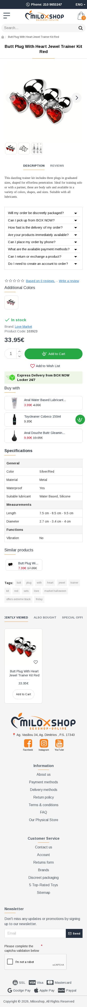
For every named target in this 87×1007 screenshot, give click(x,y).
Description (34, 165)
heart (50, 582)
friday (39, 599)
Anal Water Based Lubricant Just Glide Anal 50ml (45, 400)
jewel (62, 582)
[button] (11, 98)
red (16, 591)
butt (19, 582)
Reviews (57, 165)
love (36, 591)
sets (26, 591)
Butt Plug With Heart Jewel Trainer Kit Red (24, 673)
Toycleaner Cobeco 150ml (42, 416)
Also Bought (45, 617)
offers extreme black (18, 599)
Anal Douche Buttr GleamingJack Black (45, 433)
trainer (74, 582)
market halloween (55, 591)
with (39, 582)
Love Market (23, 326)
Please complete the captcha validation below (21, 948)
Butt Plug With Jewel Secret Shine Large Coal (28, 563)
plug (28, 582)
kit (7, 591)
